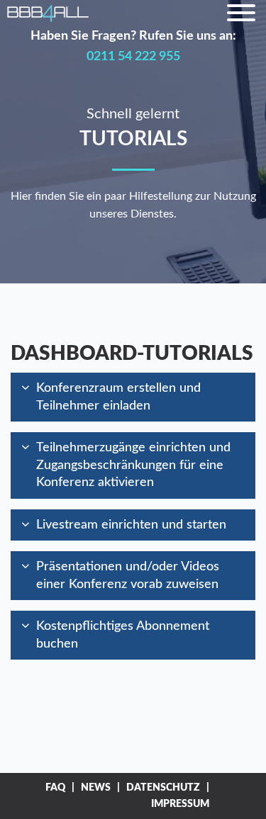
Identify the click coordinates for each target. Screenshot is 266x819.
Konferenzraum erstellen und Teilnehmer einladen (118, 397)
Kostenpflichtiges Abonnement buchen (122, 635)
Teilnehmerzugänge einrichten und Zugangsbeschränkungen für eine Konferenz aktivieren (133, 464)
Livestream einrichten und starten (131, 525)
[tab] (133, 397)
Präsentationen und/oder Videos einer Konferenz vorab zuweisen (127, 575)
